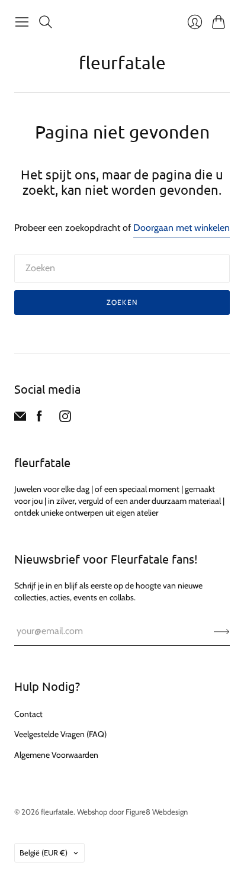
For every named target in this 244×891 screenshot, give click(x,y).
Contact (28, 714)
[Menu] (21, 21)
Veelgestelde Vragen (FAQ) (60, 734)
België (44, 852)
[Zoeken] (45, 22)
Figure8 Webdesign (157, 811)
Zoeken (122, 302)
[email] (20, 418)
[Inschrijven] (222, 631)
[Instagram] (65, 418)
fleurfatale (122, 62)
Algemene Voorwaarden (56, 755)
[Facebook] (39, 418)
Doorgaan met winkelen (181, 227)
